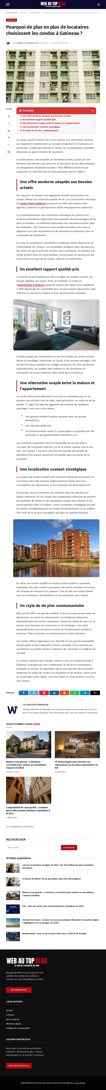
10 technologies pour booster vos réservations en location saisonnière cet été (76, 765)
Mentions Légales (14, 1024)
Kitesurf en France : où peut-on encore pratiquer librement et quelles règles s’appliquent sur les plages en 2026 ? (60, 921)
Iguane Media (79, 1083)
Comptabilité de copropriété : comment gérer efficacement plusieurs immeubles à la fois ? (28, 810)
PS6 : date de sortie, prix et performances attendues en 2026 (53, 906)
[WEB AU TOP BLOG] (53, 4)
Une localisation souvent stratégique (41, 127)
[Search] (98, 4)
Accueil (9, 1010)
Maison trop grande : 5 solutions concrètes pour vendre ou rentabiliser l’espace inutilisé (26, 765)
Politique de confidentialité (18, 1028)
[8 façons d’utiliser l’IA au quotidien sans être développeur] (13, 881)
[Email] (9, 152)
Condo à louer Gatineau (33, 203)
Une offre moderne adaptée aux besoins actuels (46, 116)
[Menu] (8, 4)
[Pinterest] (9, 137)
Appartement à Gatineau (31, 285)
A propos (10, 1015)
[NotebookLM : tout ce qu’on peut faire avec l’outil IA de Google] (13, 936)
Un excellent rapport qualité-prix (39, 119)
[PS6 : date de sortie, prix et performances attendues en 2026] (13, 909)
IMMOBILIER (11, 20)
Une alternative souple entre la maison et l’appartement (51, 123)
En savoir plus (18, 990)
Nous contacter (13, 1019)
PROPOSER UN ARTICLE (19, 1066)
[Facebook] (9, 116)
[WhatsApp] (9, 144)
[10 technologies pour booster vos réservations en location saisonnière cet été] (77, 744)
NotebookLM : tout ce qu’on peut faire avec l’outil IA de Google (54, 933)
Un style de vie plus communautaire (40, 130)
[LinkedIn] (9, 130)
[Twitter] (9, 123)
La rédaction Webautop (27, 43)
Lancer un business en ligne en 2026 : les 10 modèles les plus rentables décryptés (58, 866)
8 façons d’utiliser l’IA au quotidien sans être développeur (51, 879)
